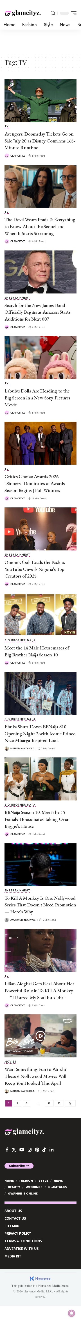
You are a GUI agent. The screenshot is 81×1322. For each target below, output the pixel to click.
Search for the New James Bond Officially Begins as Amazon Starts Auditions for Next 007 (37, 312)
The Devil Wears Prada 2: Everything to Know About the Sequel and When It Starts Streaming (39, 226)
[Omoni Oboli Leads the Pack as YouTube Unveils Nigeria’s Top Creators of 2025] (40, 528)
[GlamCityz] (22, 13)
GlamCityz (17, 155)
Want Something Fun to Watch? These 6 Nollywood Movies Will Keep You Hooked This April (35, 1076)
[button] (53, 13)
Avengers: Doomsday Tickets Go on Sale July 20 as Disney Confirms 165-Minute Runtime (39, 141)
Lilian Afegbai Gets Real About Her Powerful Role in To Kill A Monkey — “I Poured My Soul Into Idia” (39, 990)
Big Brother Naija (20, 640)
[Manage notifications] (71, 1313)
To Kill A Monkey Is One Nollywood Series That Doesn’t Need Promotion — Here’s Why (40, 905)
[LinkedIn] (51, 1150)
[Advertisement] (40, 41)
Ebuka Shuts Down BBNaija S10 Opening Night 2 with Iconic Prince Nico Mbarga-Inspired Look (39, 733)
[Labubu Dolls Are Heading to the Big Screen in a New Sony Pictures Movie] (40, 357)
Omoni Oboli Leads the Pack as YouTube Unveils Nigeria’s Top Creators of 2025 (34, 569)
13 (59, 1103)
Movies (10, 1062)
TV (6, 126)
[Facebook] (7, 1150)
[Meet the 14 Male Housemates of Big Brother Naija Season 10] (40, 614)
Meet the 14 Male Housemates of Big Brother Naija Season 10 (36, 651)
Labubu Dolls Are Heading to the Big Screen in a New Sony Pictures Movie (37, 398)
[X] (14, 1150)
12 (49, 1103)
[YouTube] (22, 1150)
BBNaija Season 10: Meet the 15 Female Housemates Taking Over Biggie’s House (36, 819)
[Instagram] (30, 1150)
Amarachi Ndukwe (23, 919)
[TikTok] (44, 1150)
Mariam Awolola (22, 748)
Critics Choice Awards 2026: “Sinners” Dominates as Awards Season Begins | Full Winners (34, 483)
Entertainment (17, 298)
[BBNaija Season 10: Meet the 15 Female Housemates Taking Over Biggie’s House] (40, 778)
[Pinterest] (37, 1150)
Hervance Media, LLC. (39, 1291)
